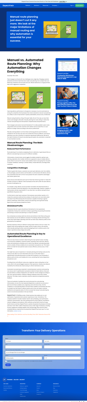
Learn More (62, 1)
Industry (7, 355)
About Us (38, 386)
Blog (54, 388)
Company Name (47, 344)
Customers (55, 390)
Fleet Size (45, 355)
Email (6, 344)
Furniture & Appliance (24, 392)
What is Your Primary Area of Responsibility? (13, 349)
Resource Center (56, 386)
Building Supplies (23, 388)
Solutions (36, 5)
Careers (38, 388)
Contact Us (39, 394)
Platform (27, 5)
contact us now (17, 311)
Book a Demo (79, 5)
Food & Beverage (23, 390)
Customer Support (40, 392)
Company (54, 5)
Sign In (72, 5)
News (38, 390)
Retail (21, 394)
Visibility (5, 390)
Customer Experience (7, 386)
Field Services (23, 396)
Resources (45, 5)
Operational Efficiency (7, 388)
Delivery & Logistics (24, 386)
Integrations (55, 392)
